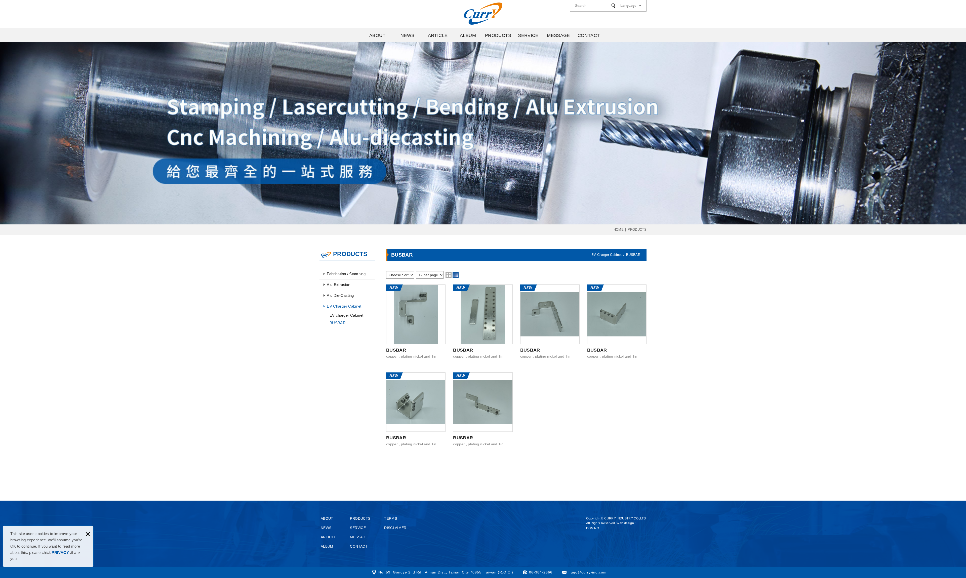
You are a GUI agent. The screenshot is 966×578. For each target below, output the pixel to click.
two (449, 275)
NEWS (407, 35)
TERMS (390, 518)
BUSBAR (338, 323)
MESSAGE (558, 35)
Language (628, 6)
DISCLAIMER (395, 528)
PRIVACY (60, 552)
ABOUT (377, 35)
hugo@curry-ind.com (588, 572)
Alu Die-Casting (340, 295)
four (456, 275)
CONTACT (589, 35)
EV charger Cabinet (346, 315)
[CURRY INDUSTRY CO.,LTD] (483, 14)
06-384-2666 (540, 572)
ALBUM (468, 35)
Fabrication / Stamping (346, 274)
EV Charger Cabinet (344, 306)
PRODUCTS (498, 35)
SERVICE (528, 35)
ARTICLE (438, 35)
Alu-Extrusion (338, 284)
